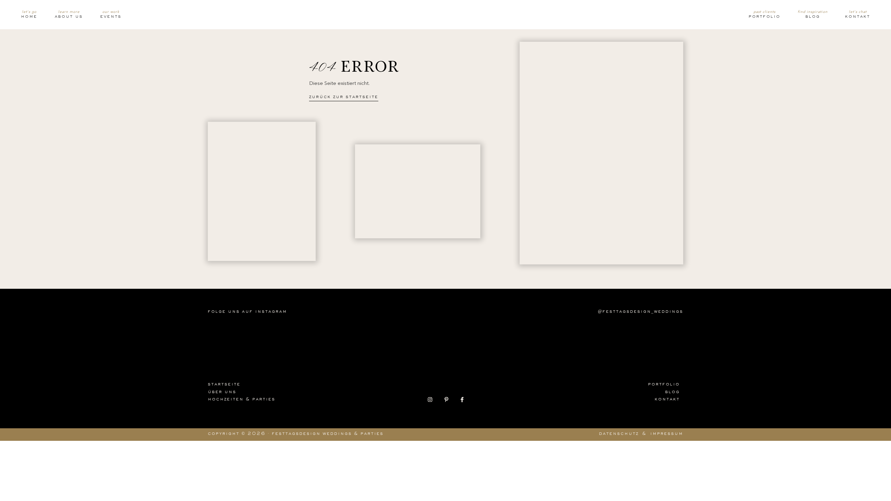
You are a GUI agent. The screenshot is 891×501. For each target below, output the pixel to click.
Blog (812, 17)
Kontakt (857, 17)
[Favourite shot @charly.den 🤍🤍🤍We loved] (658, 337)
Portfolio (764, 17)
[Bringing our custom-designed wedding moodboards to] (233, 337)
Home (29, 17)
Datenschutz (619, 434)
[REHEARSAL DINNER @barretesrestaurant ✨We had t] (563, 337)
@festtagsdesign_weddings (640, 312)
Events (110, 17)
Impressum (666, 434)
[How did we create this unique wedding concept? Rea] (327, 337)
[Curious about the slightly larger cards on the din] (375, 337)
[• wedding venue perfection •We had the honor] (516, 337)
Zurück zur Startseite (343, 97)
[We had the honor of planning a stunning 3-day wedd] (611, 337)
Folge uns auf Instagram (247, 312)
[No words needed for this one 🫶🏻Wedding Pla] (422, 337)
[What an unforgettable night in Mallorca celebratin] (280, 337)
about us (69, 17)
